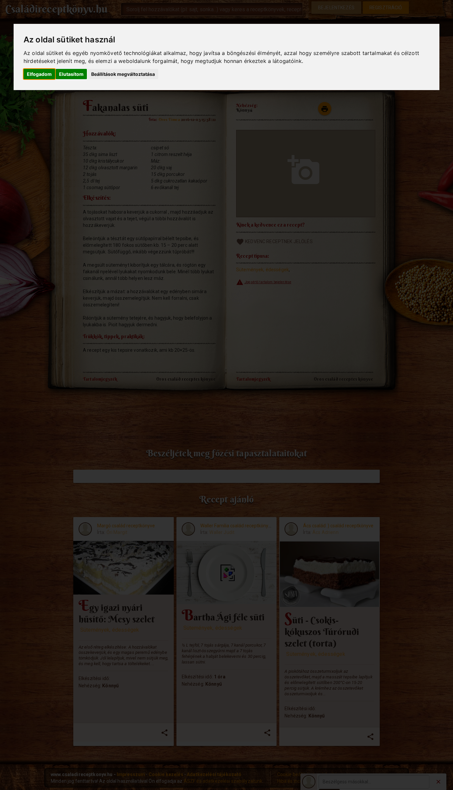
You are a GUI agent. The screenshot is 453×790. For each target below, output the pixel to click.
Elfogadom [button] (39, 74)
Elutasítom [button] (71, 74)
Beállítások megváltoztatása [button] (123, 74)
